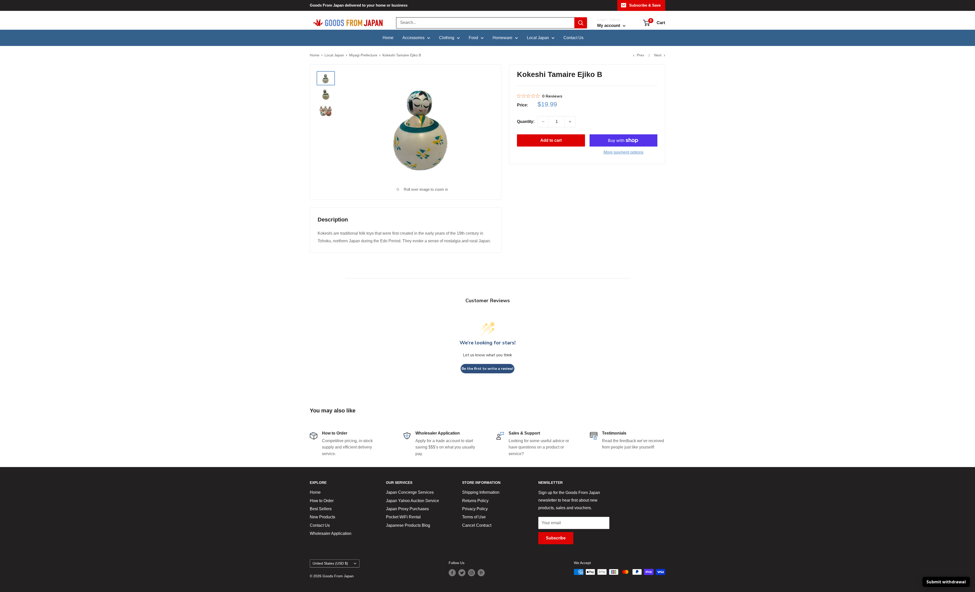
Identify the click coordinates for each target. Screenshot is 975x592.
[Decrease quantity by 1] (543, 121)
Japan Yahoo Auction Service (412, 501)
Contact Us (573, 38)
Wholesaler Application (330, 533)
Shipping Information (480, 492)
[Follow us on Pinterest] (481, 572)
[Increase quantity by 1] (570, 121)
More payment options (623, 152)
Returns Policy (475, 501)
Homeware (502, 38)
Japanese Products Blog (408, 525)
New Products (322, 517)
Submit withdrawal (946, 582)
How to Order (322, 501)
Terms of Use (474, 517)
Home (388, 38)
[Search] (580, 22)
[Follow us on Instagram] (471, 572)
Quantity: (525, 121)
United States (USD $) (330, 563)
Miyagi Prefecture (363, 55)
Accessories (413, 38)
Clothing (446, 38)
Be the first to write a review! (487, 368)
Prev (640, 55)
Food (473, 38)
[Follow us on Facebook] (452, 572)
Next (657, 55)
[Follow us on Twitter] (461, 572)
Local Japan (538, 38)
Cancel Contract (476, 525)
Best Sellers (321, 509)
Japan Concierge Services (410, 492)
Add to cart (551, 140)
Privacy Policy (475, 509)
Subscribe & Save (645, 5)
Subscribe (556, 538)
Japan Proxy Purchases (407, 509)
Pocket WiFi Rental (403, 517)
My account (609, 25)
